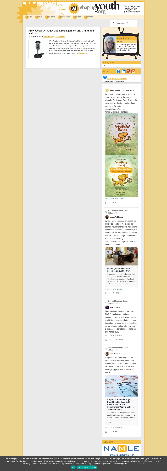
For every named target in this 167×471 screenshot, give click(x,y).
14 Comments (60, 37)
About (38, 17)
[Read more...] (82, 53)
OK (73, 467)
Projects (51, 17)
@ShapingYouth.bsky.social (117, 79)
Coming (78, 17)
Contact (89, 17)
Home (29, 17)
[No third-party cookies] (164, 463)
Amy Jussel (48, 37)
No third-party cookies (87, 467)
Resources (64, 17)
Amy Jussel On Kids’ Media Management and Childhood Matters (61, 31)
